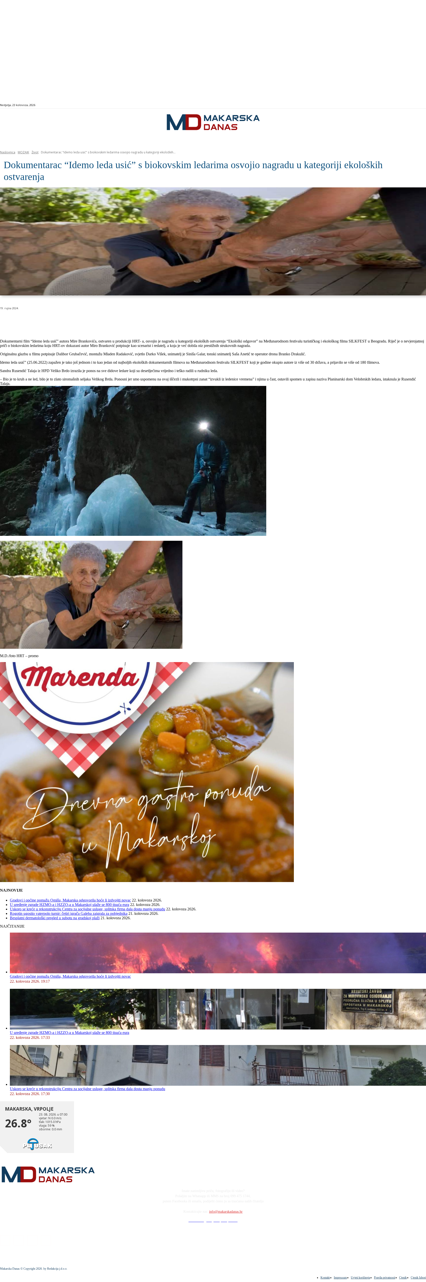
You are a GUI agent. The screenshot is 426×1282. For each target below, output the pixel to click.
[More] (132, 321)
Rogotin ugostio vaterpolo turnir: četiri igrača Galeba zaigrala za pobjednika (68, 913)
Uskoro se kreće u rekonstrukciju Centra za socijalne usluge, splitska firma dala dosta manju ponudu (87, 909)
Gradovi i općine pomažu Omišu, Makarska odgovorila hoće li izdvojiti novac (70, 900)
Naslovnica (7, 152)
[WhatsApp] (79, 321)
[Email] (97, 321)
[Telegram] (114, 321)
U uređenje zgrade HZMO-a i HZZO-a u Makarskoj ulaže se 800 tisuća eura (69, 905)
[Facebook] (396, 105)
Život (35, 152)
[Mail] (407, 105)
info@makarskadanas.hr (226, 1211)
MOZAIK (23, 152)
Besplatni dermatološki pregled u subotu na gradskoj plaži (55, 918)
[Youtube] (413, 105)
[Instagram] (402, 105)
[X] (61, 321)
